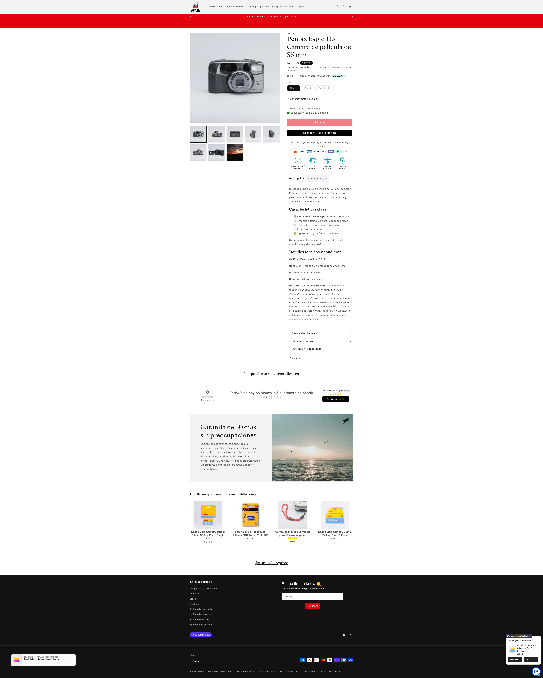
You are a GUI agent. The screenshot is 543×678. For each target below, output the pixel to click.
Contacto (195, 604)
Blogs (193, 599)
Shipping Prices (317, 178)
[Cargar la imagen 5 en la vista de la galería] (271, 134)
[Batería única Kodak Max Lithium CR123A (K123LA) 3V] (250, 515)
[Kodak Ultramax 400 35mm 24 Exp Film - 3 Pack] (335, 515)
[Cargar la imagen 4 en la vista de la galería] (253, 134)
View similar (515, 660)
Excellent (325, 89)
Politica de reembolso (201, 609)
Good (309, 89)
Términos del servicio (288, 671)
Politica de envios (199, 619)
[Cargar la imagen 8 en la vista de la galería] (234, 152)
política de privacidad (201, 614)
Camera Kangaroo (205, 671)
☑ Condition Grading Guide (302, 98)
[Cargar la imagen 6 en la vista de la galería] (198, 152)
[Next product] (357, 523)
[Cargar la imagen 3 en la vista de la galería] (234, 134)
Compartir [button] (295, 358)
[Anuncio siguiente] (352, 16)
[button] (236, 7)
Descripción (296, 178)
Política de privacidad (267, 671)
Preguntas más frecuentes (204, 588)
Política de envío (308, 671)
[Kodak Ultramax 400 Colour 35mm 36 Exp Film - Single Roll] (208, 515)
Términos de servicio (201, 625)
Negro (295, 89)
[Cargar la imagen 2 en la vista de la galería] (216, 134)
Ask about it (531, 660)
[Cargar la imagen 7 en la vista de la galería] (216, 152)
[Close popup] (538, 638)
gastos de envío (319, 67)
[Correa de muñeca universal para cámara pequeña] (292, 515)
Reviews (194, 594)
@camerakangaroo (271, 562)
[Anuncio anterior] (191, 16)
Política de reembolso (245, 671)
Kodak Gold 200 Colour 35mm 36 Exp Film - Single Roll (41, 659)
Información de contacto (329, 671)
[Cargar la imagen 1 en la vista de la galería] (198, 134)
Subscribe (312, 606)
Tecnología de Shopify (222, 671)
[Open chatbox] (536, 671)
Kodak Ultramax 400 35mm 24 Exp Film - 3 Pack (527, 648)
